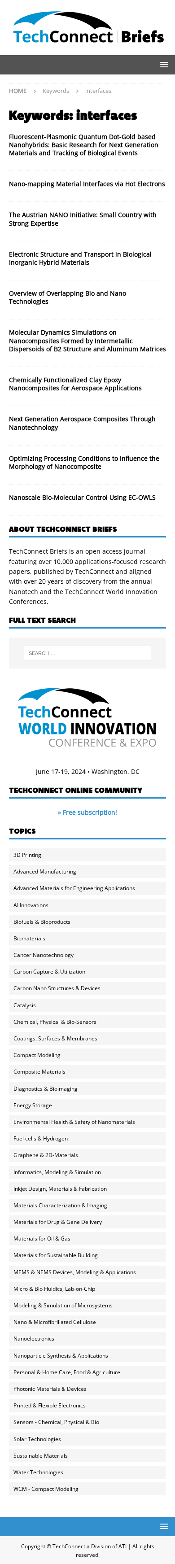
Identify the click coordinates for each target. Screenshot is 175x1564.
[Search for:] (87, 653)
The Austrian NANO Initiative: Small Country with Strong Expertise (83, 218)
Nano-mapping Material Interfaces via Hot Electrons (87, 183)
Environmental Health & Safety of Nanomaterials (74, 1122)
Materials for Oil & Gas (41, 1238)
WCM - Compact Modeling (46, 1489)
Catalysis (24, 1005)
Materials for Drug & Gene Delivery (57, 1222)
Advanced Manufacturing (44, 871)
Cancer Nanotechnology (43, 955)
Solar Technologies (37, 1439)
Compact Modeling (37, 1055)
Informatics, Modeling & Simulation (57, 1172)
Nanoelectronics (33, 1338)
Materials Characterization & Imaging (60, 1205)
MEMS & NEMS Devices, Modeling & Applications (74, 1272)
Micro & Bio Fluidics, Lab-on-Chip (54, 1289)
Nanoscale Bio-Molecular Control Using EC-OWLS (82, 497)
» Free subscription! (87, 812)
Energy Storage (32, 1105)
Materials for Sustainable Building (55, 1255)
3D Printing (27, 855)
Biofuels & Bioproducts (41, 922)
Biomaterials (29, 938)
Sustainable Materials (40, 1455)
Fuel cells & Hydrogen (40, 1138)
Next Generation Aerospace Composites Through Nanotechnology (82, 423)
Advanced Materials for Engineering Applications (74, 888)
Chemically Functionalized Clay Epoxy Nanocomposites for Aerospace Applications (75, 384)
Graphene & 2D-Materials (45, 1155)
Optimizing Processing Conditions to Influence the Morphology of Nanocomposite (84, 462)
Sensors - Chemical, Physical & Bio (56, 1422)
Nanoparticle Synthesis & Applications (60, 1355)
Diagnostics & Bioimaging (45, 1088)
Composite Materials (39, 1071)
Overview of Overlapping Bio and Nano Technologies (67, 297)
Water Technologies (38, 1472)
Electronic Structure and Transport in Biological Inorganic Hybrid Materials (80, 258)
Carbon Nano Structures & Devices (57, 988)
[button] (163, 64)
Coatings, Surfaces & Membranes (55, 1038)
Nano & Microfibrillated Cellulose (54, 1322)
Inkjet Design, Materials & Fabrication (60, 1189)
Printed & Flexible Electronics (49, 1405)
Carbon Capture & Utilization (49, 971)
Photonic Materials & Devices (50, 1389)
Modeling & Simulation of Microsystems (63, 1305)
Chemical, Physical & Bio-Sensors (54, 1022)
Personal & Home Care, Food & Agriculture (66, 1372)
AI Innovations (30, 905)
